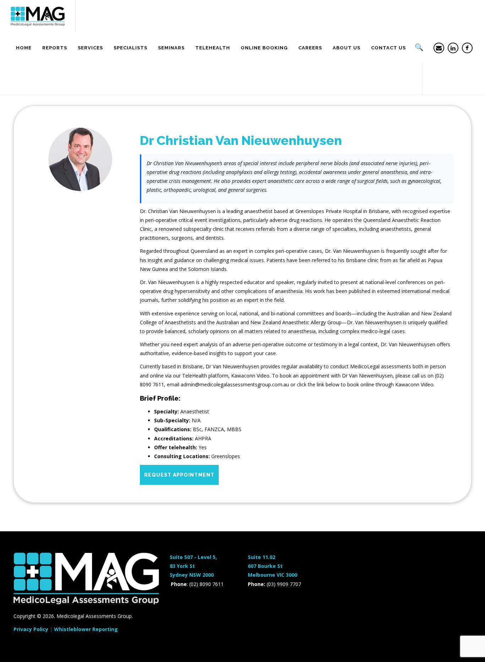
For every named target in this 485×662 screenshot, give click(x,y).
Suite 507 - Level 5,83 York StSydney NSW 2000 (193, 566)
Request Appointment (179, 475)
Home (24, 47)
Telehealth (212, 47)
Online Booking (264, 47)
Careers (310, 47)
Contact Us (388, 47)
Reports (54, 47)
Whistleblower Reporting (86, 629)
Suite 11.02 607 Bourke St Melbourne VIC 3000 (272, 566)
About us (346, 47)
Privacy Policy (30, 629)
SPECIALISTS (130, 47)
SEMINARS (171, 47)
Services (90, 47)
